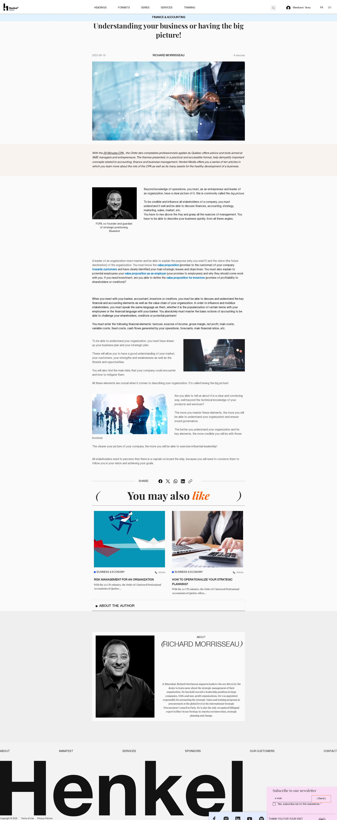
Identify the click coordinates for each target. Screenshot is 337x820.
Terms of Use (27, 818)
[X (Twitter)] (168, 481)
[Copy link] (190, 481)
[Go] (273, 8)
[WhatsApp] (175, 481)
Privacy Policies (44, 818)
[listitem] (129, 553)
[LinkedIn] (183, 481)
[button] (100, 7)
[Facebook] (160, 481)
